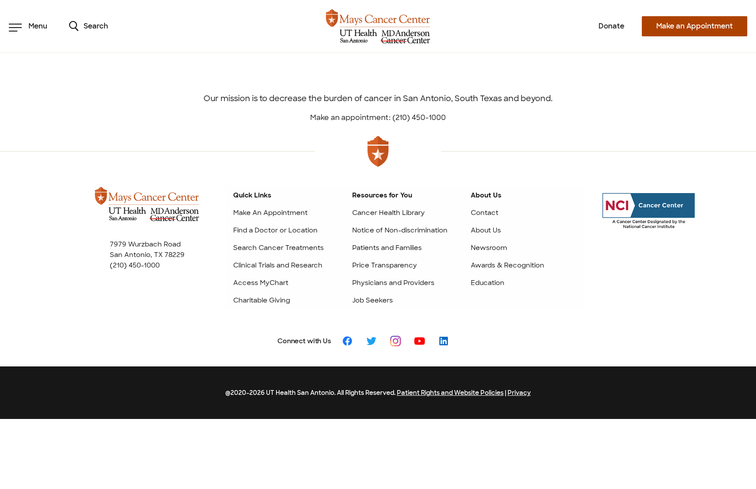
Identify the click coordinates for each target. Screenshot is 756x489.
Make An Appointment (270, 212)
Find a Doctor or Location (275, 230)
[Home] (378, 26)
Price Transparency (384, 265)
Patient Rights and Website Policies (450, 393)
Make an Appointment (694, 26)
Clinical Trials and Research (277, 265)
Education (487, 282)
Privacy (519, 393)
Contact (484, 212)
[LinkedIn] (443, 340)
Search (96, 26)
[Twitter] (371, 340)
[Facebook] (347, 340)
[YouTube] (419, 340)
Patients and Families (387, 247)
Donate (611, 26)
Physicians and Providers (393, 282)
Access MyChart (260, 282)
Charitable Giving (261, 300)
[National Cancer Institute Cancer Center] (648, 218)
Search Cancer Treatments (278, 247)
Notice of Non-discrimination (400, 230)
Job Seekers (372, 300)
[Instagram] (395, 340)
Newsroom (489, 247)
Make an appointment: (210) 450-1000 (378, 117)
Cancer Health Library (388, 212)
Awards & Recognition (507, 265)
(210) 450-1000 (135, 265)
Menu (37, 26)
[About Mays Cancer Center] (147, 212)
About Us (486, 230)
